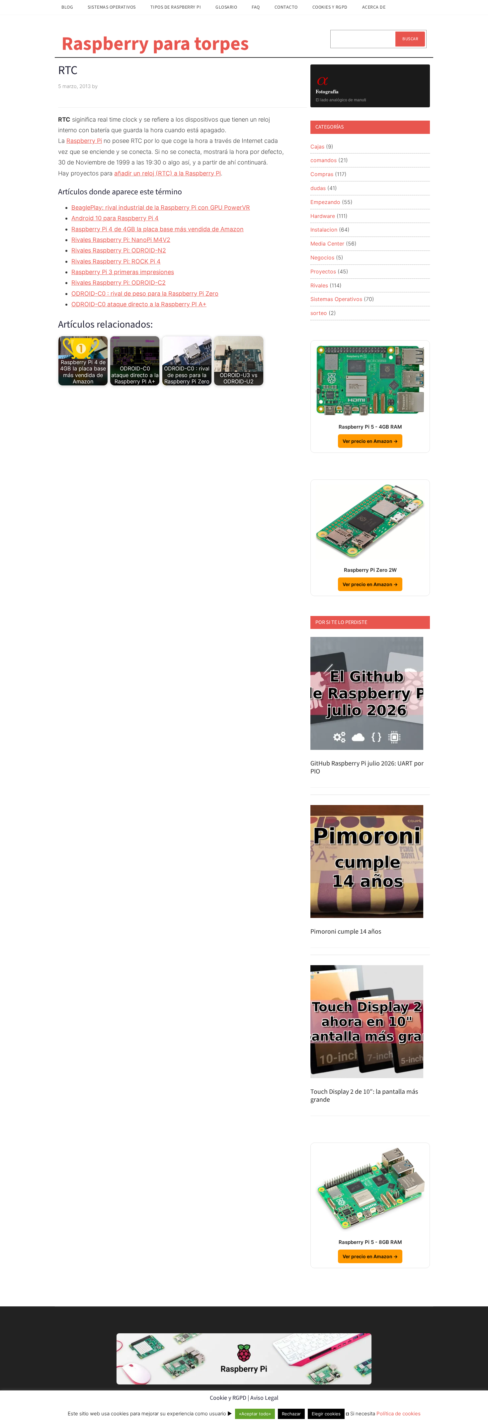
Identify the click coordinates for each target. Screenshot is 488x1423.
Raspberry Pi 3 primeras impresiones (122, 271)
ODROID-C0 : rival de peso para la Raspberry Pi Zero (144, 293)
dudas (318, 188)
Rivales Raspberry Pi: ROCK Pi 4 (116, 261)
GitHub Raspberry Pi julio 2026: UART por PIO (367, 767)
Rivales (319, 285)
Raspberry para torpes (155, 43)
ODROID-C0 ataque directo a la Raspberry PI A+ (138, 304)
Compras (321, 174)
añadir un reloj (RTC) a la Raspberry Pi (167, 173)
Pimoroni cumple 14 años (345, 931)
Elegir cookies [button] (326, 1413)
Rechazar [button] (291, 1413)
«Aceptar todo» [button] (255, 1413)
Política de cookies (398, 1413)
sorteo (318, 313)
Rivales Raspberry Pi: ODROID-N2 (118, 250)
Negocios (322, 257)
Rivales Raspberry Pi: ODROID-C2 (118, 282)
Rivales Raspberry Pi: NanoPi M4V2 (120, 239)
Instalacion (323, 229)
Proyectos (323, 271)
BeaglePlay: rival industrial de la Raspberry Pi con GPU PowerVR (160, 207)
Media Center (327, 243)
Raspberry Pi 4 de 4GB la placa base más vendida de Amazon (157, 229)
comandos (323, 160)
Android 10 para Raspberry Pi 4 (115, 218)
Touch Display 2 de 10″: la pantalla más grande (364, 1095)
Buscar (410, 39)
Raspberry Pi (84, 140)
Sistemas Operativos (336, 299)
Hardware (322, 216)
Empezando (325, 202)
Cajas (317, 146)
